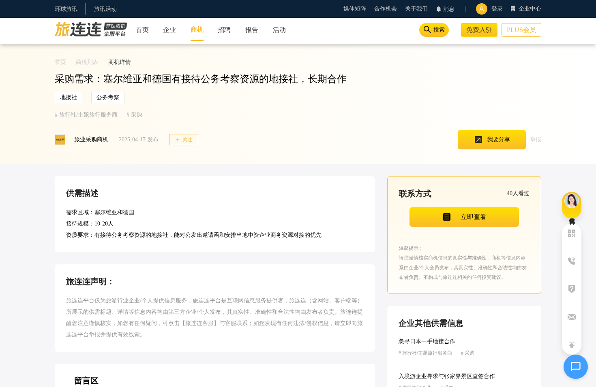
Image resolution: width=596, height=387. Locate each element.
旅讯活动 (105, 9)
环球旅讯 (66, 9)
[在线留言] (571, 205)
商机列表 (87, 62)
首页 (60, 62)
